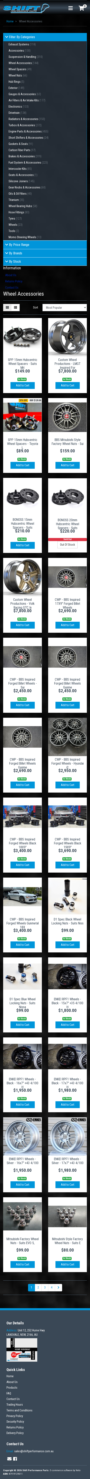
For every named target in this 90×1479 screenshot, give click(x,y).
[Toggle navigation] (70, 8)
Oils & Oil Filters (20, 193)
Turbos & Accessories (25, 125)
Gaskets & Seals (21, 144)
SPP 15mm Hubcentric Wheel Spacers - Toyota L (22, 444)
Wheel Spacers (20, 69)
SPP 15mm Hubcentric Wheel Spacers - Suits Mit (22, 364)
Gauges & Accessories (25, 94)
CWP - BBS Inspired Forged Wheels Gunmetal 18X (22, 923)
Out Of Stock (67, 544)
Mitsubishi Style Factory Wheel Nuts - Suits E (67, 1241)
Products (11, 1387)
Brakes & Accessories (25, 156)
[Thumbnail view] (7, 307)
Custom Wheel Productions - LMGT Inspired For (67, 364)
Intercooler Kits (20, 168)
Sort (35, 307)
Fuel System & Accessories (28, 162)
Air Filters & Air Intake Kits (27, 100)
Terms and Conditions (19, 1410)
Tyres (15, 218)
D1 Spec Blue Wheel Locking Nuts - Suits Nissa (23, 1003)
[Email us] (9, 1458)
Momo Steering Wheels (25, 237)
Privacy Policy (14, 1416)
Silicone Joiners (22, 181)
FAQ (8, 1393)
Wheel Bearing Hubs (23, 206)
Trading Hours (14, 1404)
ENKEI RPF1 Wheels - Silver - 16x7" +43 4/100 (23, 1161)
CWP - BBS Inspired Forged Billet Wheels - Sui (22, 683)
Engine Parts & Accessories (28, 131)
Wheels (16, 224)
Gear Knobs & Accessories (27, 187)
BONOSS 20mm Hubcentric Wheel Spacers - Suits (67, 524)
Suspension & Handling (26, 56)
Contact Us (11, 287)
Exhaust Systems (22, 44)
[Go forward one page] (58, 1287)
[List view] (15, 307)
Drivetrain (17, 112)
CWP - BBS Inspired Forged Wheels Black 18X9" (22, 843)
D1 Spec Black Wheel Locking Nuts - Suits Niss (67, 921)
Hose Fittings (19, 212)
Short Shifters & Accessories (29, 137)
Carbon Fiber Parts (22, 150)
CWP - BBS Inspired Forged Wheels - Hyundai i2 (67, 763)
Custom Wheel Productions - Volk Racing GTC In (22, 604)
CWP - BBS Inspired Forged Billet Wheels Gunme (67, 683)
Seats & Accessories (23, 175)
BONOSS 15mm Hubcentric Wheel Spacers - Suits (22, 523)
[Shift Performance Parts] (26, 8)
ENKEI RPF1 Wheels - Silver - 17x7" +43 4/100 (68, 1161)
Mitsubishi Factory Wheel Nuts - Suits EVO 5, (22, 1241)
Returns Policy (13, 281)
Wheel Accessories (24, 63)
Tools (14, 231)
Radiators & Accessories (27, 119)
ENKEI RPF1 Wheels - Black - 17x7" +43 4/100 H (67, 1083)
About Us (10, 275)
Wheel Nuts (18, 75)
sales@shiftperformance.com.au (30, 1451)
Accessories (20, 50)
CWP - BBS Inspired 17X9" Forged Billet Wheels (67, 604)
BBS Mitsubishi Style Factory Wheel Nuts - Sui (68, 442)
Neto (78, 1470)
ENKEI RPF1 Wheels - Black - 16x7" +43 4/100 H (22, 1083)
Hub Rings (16, 81)
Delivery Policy (15, 1433)
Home (10, 1376)
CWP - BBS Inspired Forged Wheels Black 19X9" (67, 843)
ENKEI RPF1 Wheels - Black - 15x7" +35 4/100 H (67, 1003)
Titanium (16, 200)
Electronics (19, 106)
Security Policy (15, 1421)
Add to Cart (22, 385)
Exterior (16, 88)
